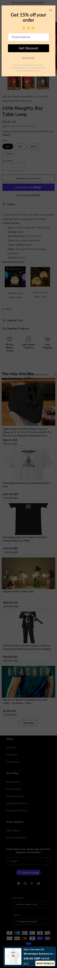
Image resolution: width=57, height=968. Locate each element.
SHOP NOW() (45, 963)
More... (29, 963)
